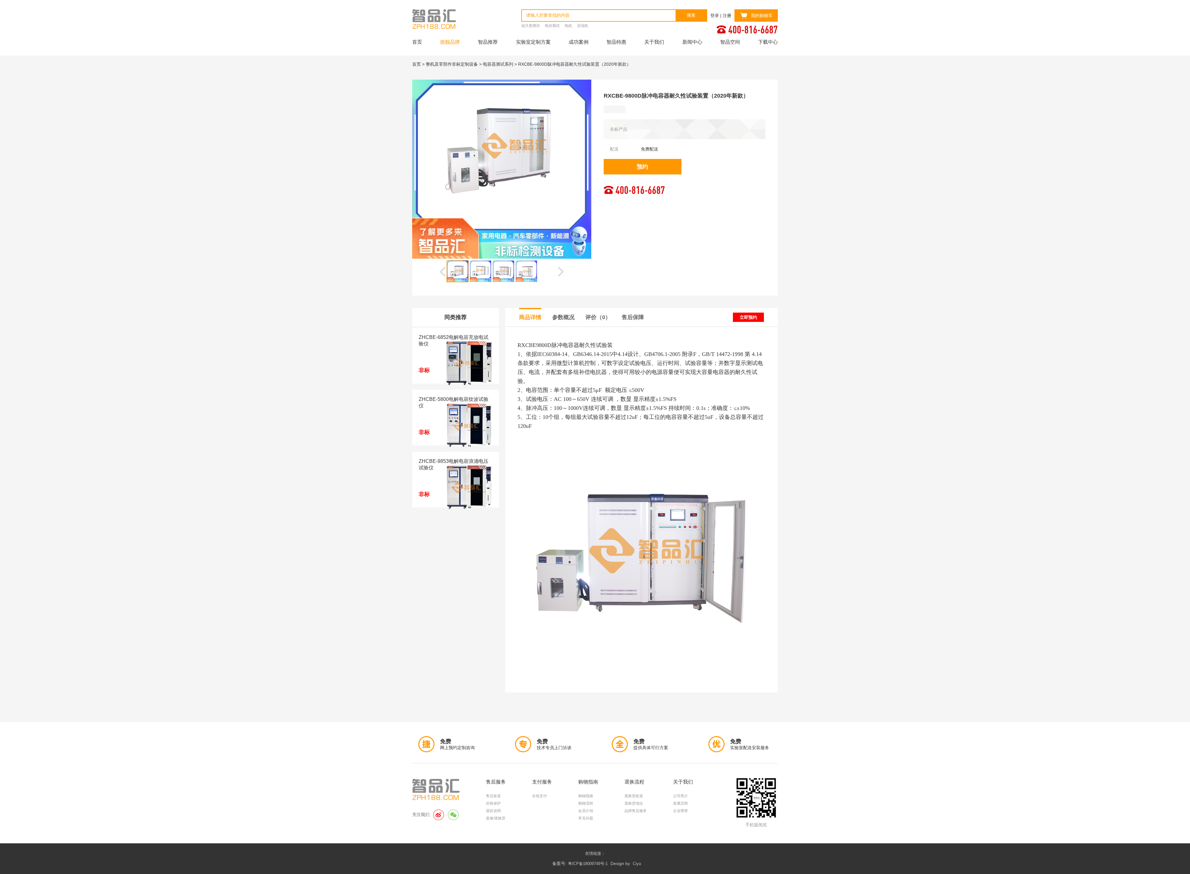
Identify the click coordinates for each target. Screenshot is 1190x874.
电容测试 (552, 26)
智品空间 (730, 42)
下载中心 (768, 42)
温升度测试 (530, 26)
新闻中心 (692, 42)
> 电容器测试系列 (496, 64)
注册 (727, 15)
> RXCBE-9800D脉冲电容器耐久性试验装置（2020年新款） (572, 64)
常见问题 (585, 818)
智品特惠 (616, 42)
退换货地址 (633, 803)
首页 (417, 42)
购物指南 (585, 796)
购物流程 (585, 803)
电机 (568, 26)
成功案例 (578, 42)
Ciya (637, 863)
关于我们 (654, 42)
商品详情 (530, 317)
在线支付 (539, 796)
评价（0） (598, 317)
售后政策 (493, 796)
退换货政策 (633, 796)
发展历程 (680, 803)
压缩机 (582, 26)
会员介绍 (585, 811)
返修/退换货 (495, 818)
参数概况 (563, 317)
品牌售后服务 (635, 811)
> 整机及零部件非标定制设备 (450, 64)
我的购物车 (762, 15)
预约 (642, 167)
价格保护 (493, 803)
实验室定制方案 (533, 42)
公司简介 (680, 796)
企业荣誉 (680, 811)
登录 (714, 15)
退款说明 (493, 811)
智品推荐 (488, 42)
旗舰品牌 (450, 42)
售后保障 (633, 317)
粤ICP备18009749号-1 (588, 863)
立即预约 (748, 317)
